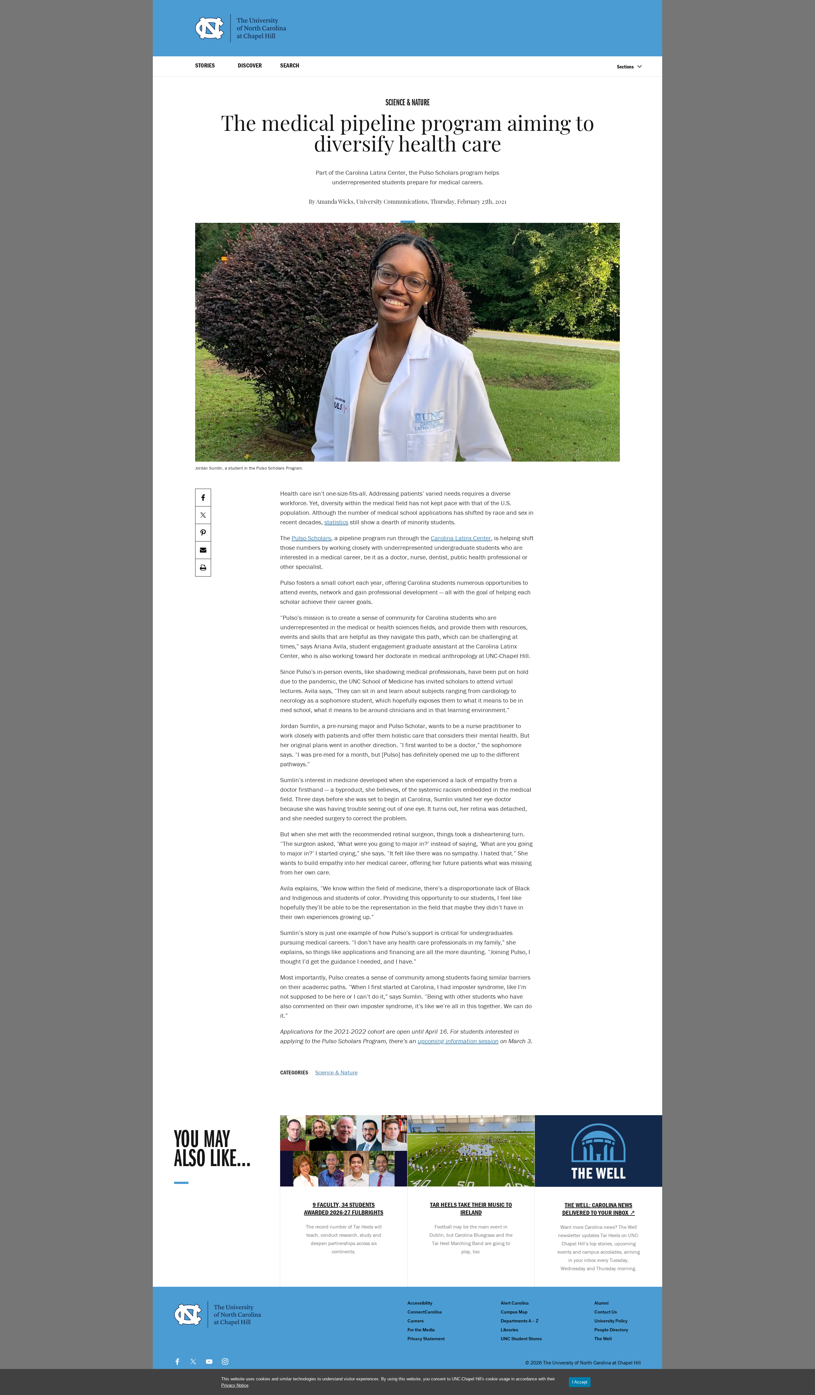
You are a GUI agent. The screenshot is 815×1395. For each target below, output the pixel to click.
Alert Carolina (515, 1303)
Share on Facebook (203, 497)
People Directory (611, 1330)
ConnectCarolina (425, 1312)
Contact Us (605, 1312)
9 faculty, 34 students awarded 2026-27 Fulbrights (343, 1208)
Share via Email (203, 550)
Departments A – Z (519, 1321)
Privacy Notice (234, 1385)
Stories (205, 65)
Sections (625, 66)
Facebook (177, 1361)
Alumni (601, 1303)
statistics (336, 522)
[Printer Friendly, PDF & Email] (203, 568)
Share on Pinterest (203, 533)
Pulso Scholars (311, 538)
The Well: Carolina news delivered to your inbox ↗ (598, 1208)
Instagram (225, 1361)
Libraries (509, 1330)
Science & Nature (336, 1072)
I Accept (579, 1382)
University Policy (610, 1321)
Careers (416, 1321)
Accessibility (420, 1303)
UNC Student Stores (521, 1339)
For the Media (421, 1330)
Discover (250, 65)
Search (289, 65)
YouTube (209, 1361)
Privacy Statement (426, 1339)
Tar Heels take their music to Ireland (471, 1208)
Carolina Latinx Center (461, 538)
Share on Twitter (203, 515)
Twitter (193, 1361)
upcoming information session (458, 1041)
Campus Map (514, 1312)
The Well (603, 1339)
